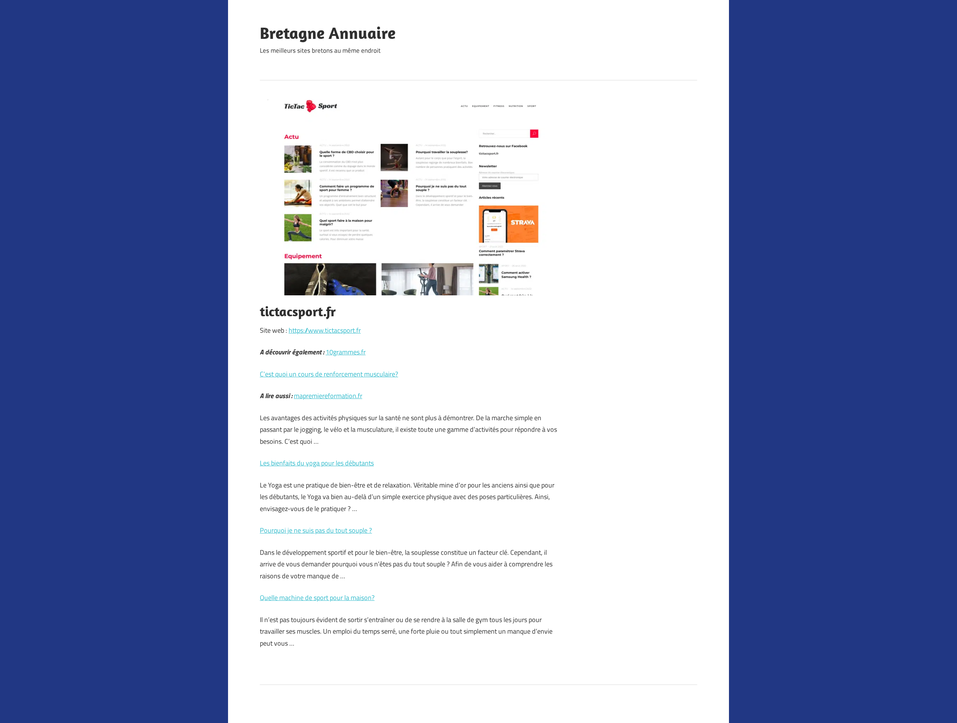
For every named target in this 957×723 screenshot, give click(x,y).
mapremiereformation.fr (328, 396)
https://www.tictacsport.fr (325, 330)
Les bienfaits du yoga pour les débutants (317, 463)
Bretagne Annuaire (328, 33)
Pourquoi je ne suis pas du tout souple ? (316, 530)
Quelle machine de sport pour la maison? (317, 598)
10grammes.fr (346, 352)
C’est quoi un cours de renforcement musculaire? (329, 374)
